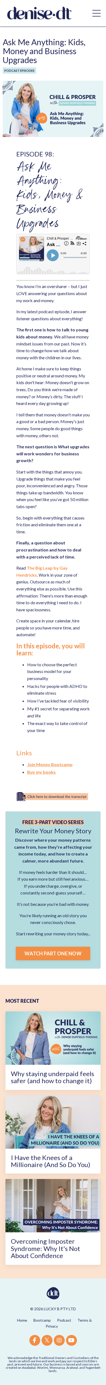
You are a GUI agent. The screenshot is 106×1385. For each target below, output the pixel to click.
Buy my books (41, 772)
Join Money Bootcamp (50, 764)
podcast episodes (19, 70)
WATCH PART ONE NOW (53, 953)
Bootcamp (42, 1320)
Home (22, 1320)
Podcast (64, 1320)
